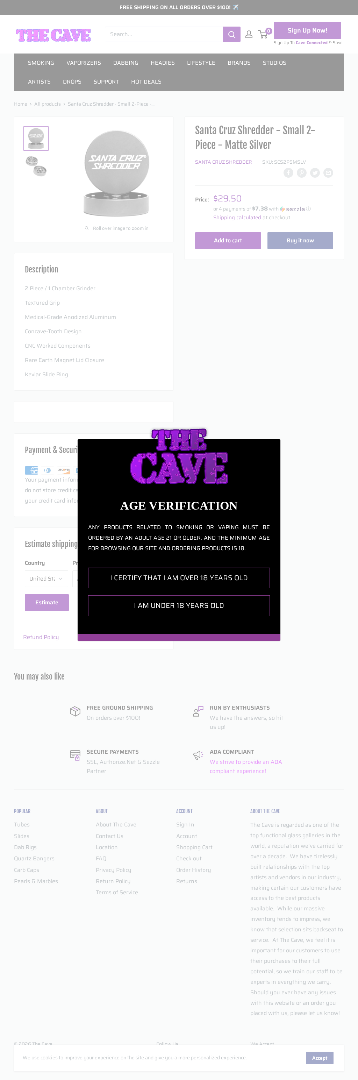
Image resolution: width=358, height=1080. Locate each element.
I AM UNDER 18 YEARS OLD (179, 605)
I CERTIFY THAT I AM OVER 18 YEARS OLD (179, 577)
